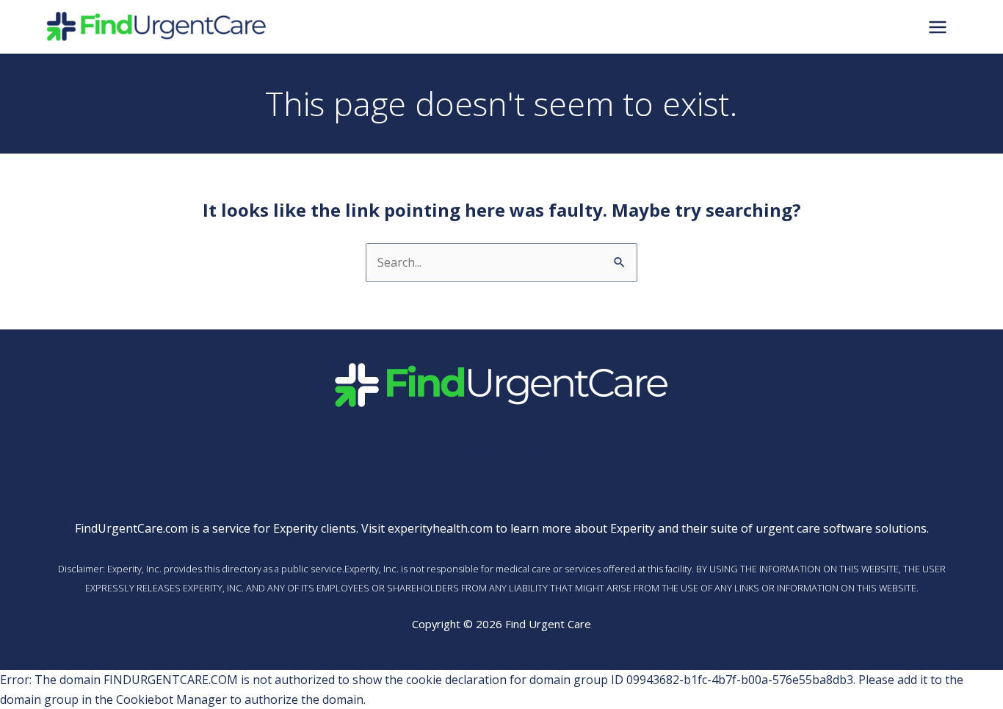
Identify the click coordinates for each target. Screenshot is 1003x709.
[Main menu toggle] (938, 26)
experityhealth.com (440, 528)
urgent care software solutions (841, 528)
